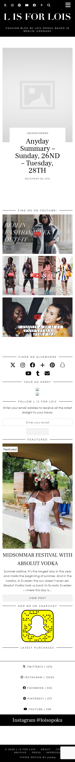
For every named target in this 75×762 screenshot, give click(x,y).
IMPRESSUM (54, 752)
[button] (69, 5)
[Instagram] (12, 5)
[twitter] (12, 365)
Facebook (39, 687)
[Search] (48, 5)
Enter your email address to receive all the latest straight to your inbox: (37, 410)
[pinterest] (52, 365)
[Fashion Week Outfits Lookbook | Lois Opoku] (37, 275)
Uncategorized (37, 133)
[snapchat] (62, 365)
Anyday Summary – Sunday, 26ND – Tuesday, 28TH (37, 156)
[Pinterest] (19, 5)
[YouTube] (27, 5)
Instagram (39, 677)
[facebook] (32, 365)
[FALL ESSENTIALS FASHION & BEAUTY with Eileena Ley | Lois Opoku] (37, 317)
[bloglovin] (42, 365)
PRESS (36, 752)
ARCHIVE (20, 752)
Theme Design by (38, 757)
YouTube (39, 709)
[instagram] (22, 365)
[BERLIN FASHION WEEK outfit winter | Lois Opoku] (37, 234)
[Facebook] (34, 5)
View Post (37, 598)
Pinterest (39, 698)
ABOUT (46, 749)
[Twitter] (5, 5)
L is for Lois (26, 749)
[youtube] (28, 373)
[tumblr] (38, 373)
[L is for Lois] (37, 15)
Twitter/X (39, 666)
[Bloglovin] (41, 5)
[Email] (47, 373)
